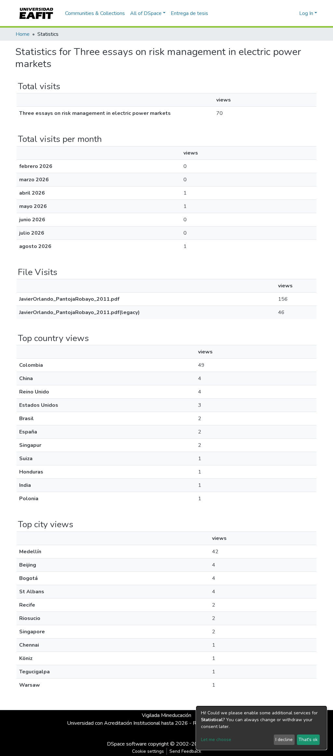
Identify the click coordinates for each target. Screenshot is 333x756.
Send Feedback (185, 751)
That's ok (308, 739)
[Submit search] (284, 13)
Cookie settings (148, 751)
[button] (293, 13)
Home (23, 34)
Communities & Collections (95, 13)
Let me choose (216, 739)
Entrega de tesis (189, 13)
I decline (284, 739)
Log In (306, 13)
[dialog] (261, 727)
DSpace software (127, 744)
